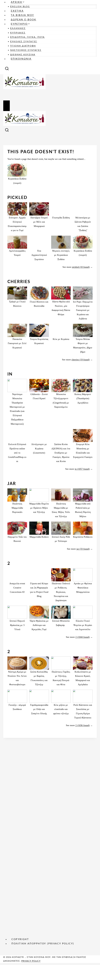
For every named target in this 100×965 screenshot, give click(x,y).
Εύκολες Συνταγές (23, 41)
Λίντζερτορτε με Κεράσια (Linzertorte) (39, 448)
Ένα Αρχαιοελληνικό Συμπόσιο (39, 255)
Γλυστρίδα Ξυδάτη (61, 217)
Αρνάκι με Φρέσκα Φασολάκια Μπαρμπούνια (83, 587)
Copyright (20, 939)
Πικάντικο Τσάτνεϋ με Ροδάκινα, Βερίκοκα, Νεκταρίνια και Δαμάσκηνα (61, 592)
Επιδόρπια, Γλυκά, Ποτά (27, 37)
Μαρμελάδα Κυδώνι (39, 537)
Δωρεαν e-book (23, 20)
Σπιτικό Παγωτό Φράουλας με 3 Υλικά (17, 625)
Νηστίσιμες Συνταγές (25, 50)
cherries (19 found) (80, 359)
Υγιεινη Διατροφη (23, 46)
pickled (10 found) (81, 267)
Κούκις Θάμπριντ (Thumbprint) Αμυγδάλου (82, 398)
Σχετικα (17, 11)
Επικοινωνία (21, 59)
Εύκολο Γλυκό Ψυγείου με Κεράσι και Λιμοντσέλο (82, 625)
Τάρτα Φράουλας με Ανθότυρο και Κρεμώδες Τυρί (39, 625)
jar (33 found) (83, 549)
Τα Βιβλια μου (22, 15)
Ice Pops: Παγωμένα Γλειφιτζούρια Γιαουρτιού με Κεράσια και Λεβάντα (82, 310)
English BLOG (20, 6)
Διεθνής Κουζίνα (22, 55)
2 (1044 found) (82, 637)
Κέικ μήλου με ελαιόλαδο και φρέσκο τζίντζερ (61, 709)
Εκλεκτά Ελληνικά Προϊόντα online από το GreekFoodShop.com (17, 453)
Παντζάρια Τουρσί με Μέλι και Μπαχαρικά (39, 221)
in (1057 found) (82, 469)
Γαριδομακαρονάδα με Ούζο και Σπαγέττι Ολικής (39, 709)
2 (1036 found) (82, 725)
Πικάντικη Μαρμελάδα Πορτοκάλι (17, 507)
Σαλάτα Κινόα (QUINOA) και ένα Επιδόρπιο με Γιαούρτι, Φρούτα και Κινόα (61, 453)
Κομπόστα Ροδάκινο (82, 537)
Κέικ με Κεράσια (61, 339)
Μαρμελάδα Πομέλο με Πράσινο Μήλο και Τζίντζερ (39, 507)
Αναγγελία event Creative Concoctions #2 (17, 587)
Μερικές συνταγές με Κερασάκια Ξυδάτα (61, 255)
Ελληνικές (18, 28)
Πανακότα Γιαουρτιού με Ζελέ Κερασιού (17, 343)
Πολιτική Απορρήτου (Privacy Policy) (42, 944)
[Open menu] (6, 105)
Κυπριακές (18, 33)
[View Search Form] (7, 69)
